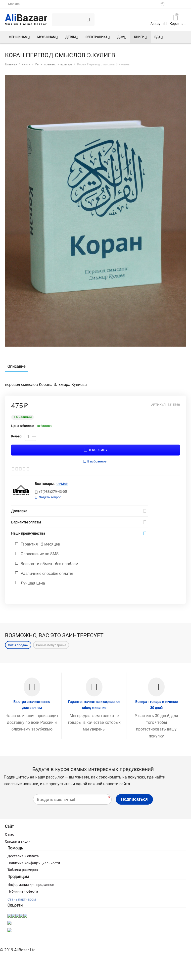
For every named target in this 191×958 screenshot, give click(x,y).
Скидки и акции (18, 841)
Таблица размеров (22, 870)
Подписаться (134, 799)
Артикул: (158, 405)
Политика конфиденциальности (33, 863)
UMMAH (62, 484)
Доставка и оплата (23, 856)
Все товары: (44, 484)
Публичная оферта (22, 891)
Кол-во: (16, 436)
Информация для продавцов (30, 885)
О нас (9, 834)
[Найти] (88, 20)
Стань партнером (21, 899)
